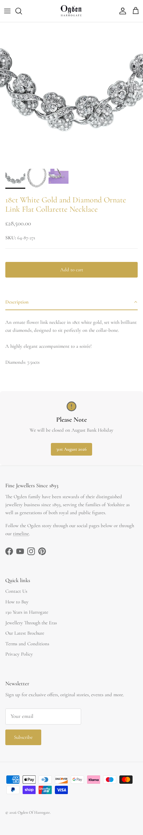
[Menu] (7, 11)
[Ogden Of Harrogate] (71, 11)
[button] (71, 302)
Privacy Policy (19, 654)
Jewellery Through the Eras (31, 623)
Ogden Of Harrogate (34, 812)
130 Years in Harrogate (26, 612)
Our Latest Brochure (24, 633)
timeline (21, 533)
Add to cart (71, 270)
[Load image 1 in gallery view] (71, 93)
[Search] (22, 11)
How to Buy (17, 602)
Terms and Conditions (27, 644)
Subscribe (23, 737)
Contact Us (16, 591)
